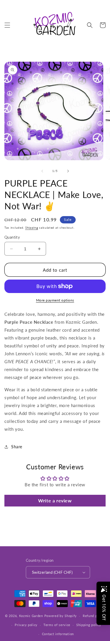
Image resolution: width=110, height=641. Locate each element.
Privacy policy (26, 625)
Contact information (58, 634)
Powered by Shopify (60, 616)
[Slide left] (42, 171)
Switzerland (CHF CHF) (52, 572)
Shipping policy (88, 625)
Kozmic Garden (31, 616)
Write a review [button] (55, 500)
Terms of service (56, 625)
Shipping (31, 227)
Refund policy (94, 616)
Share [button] (16, 446)
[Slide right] (68, 171)
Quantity (12, 237)
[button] (7, 25)
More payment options (55, 300)
